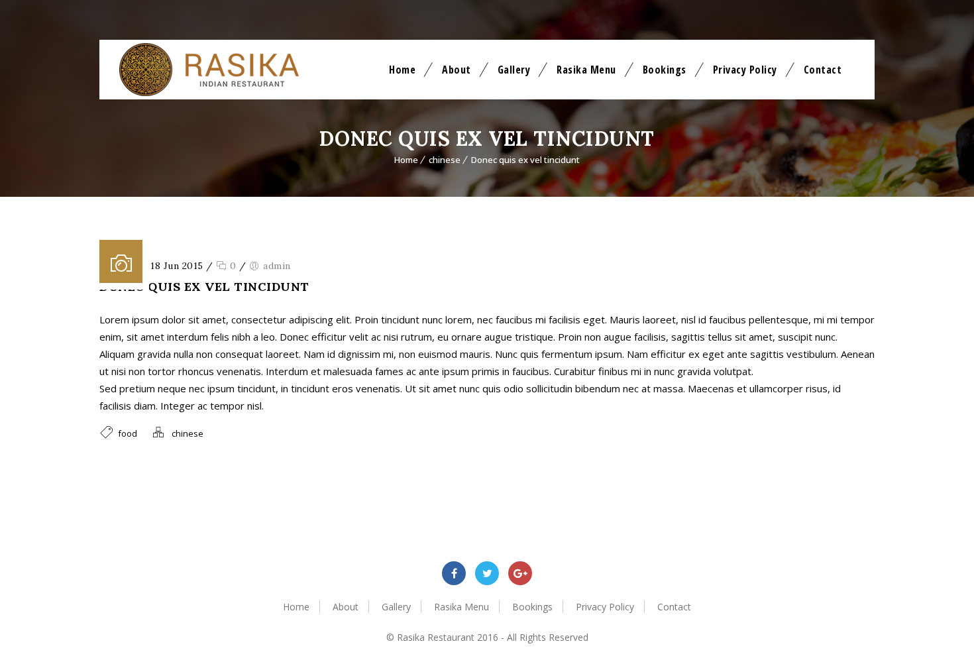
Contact (823, 69)
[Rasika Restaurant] (209, 69)
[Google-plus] (520, 573)
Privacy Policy (745, 69)
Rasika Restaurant (435, 637)
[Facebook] (454, 573)
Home (402, 69)
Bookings (664, 69)
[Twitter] (487, 573)
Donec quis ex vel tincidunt (525, 160)
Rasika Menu (586, 69)
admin (277, 266)
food (127, 433)
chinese (444, 160)
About (456, 69)
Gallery (514, 69)
